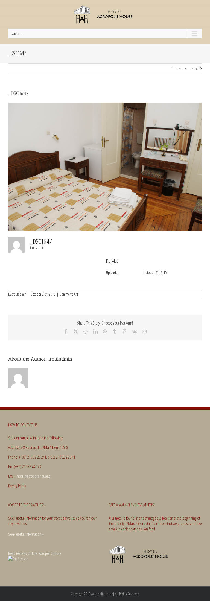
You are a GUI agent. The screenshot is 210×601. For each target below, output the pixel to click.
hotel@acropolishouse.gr (34, 476)
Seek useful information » (26, 534)
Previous (180, 68)
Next (194, 68)
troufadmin (37, 247)
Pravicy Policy (17, 485)
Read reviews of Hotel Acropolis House (34, 553)
